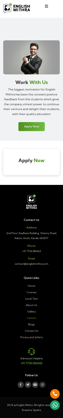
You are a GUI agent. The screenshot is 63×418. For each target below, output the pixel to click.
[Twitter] (28, 385)
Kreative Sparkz (31, 410)
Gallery (31, 311)
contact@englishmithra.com (31, 263)
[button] (46, 6)
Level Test (31, 298)
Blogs (31, 324)
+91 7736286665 (31, 363)
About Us (31, 305)
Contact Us (31, 330)
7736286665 (33, 251)
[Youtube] (35, 385)
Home (31, 285)
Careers (31, 318)
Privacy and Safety (31, 337)
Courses (32, 292)
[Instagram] (42, 385)
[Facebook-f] (20, 385)
